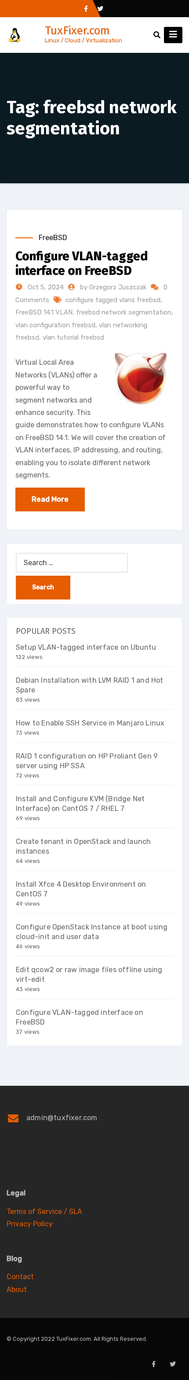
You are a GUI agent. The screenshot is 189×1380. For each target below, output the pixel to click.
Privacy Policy (30, 1224)
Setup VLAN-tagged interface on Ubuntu (86, 647)
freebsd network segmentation (123, 312)
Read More (50, 499)
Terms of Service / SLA (44, 1211)
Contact (20, 1277)
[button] (157, 35)
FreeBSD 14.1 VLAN (44, 312)
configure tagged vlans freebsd (112, 300)
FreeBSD (53, 237)
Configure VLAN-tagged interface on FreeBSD (81, 263)
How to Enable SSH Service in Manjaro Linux (90, 723)
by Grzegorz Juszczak (114, 287)
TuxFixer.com (77, 30)
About (17, 1289)
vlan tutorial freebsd (73, 337)
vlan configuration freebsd (55, 325)
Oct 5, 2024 (45, 287)
